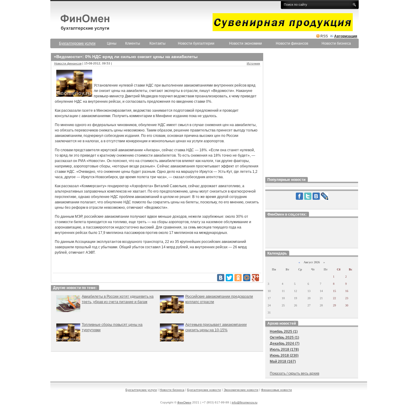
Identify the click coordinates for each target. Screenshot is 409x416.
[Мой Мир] (246, 277)
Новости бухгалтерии (196, 43)
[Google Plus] (255, 277)
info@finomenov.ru (244, 402)
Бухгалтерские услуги (141, 389)
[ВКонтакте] (220, 277)
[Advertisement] (312, 113)
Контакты (157, 43)
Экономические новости (241, 389)
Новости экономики (245, 43)
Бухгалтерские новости (204, 389)
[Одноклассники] (238, 277)
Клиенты (132, 43)
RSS (324, 36)
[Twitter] (229, 277)
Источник (253, 63)
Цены (111, 43)
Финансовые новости (276, 389)
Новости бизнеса (336, 43)
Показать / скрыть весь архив (294, 373)
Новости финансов (292, 43)
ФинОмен (184, 402)
